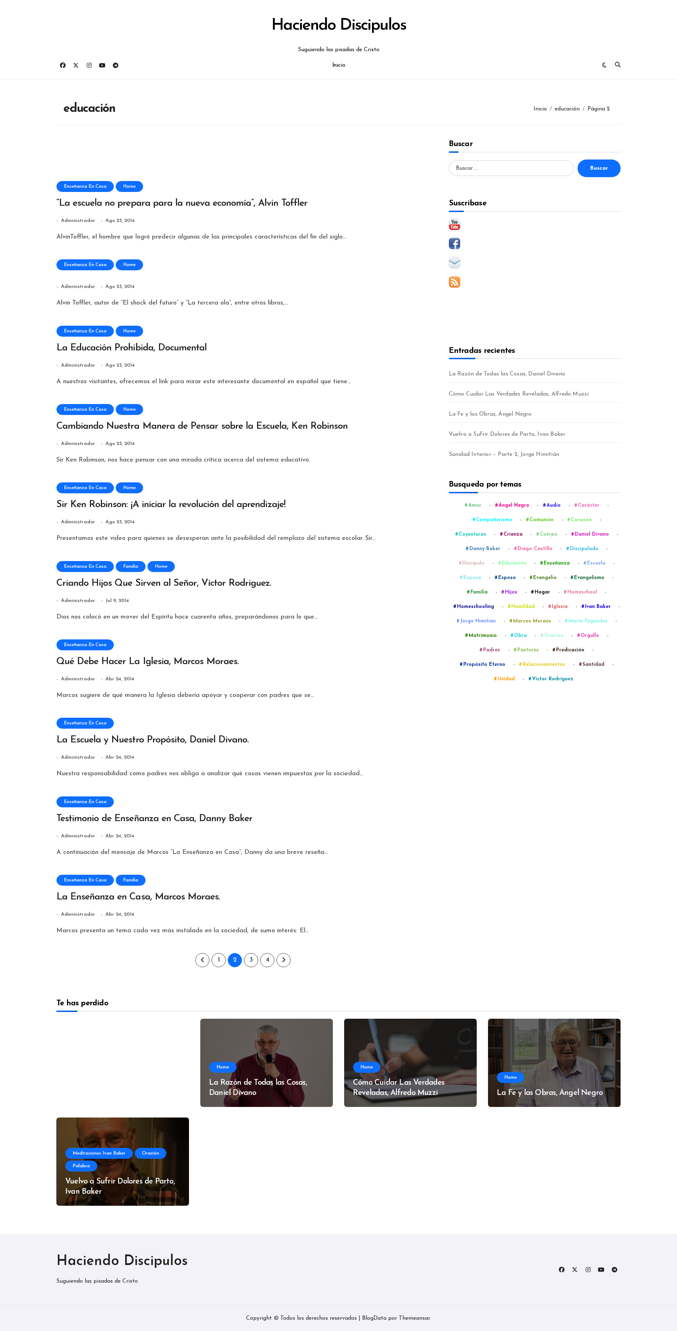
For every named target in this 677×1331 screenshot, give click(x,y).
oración (553, 635)
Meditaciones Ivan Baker (99, 1153)
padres (491, 650)
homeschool (582, 592)
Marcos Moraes (532, 621)
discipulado (584, 549)
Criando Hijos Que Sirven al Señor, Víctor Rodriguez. (163, 583)
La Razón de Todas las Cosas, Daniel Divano (507, 374)
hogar (542, 592)
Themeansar (414, 1318)
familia (479, 592)
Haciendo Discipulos (338, 25)
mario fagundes (588, 621)
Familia (130, 566)
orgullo (590, 635)
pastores (528, 650)
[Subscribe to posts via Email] (535, 262)
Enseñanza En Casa (85, 186)
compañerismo (494, 520)
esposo (507, 577)
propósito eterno (484, 664)
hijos (511, 592)
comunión (542, 520)
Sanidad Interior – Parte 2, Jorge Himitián (504, 454)
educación (514, 563)
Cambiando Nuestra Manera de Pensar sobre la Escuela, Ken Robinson (202, 426)
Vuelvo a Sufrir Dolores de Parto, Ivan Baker (507, 434)
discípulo (473, 563)
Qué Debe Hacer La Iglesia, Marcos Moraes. (147, 662)
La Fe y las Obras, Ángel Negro (490, 414)
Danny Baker (484, 549)
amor (474, 505)
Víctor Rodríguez (552, 679)
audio (554, 505)
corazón (581, 520)
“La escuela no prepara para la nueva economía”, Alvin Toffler (181, 203)
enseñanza (557, 563)
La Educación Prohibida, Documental (131, 348)
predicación (570, 650)
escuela (596, 563)
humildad (523, 606)
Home (129, 186)
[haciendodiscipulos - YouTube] (535, 224)
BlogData (374, 1318)
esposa (472, 577)
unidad (506, 679)
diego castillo (535, 549)
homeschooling (475, 606)
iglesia (560, 606)
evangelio (545, 577)
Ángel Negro (514, 505)
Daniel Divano (592, 534)
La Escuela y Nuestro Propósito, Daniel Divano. (152, 740)
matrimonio (483, 635)
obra (520, 635)
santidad (593, 664)
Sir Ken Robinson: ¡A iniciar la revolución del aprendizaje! (171, 505)
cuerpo (548, 534)
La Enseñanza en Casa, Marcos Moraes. (138, 897)
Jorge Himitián (478, 621)
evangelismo (589, 577)
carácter (588, 505)
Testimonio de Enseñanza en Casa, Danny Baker (154, 819)
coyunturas (472, 534)
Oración (150, 1153)
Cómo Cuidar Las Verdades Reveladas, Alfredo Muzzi (519, 394)
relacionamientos (544, 664)
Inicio (338, 65)
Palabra (81, 1166)
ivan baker (598, 606)
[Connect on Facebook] (535, 243)
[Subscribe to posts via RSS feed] (535, 282)
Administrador (78, 220)
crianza (513, 534)
